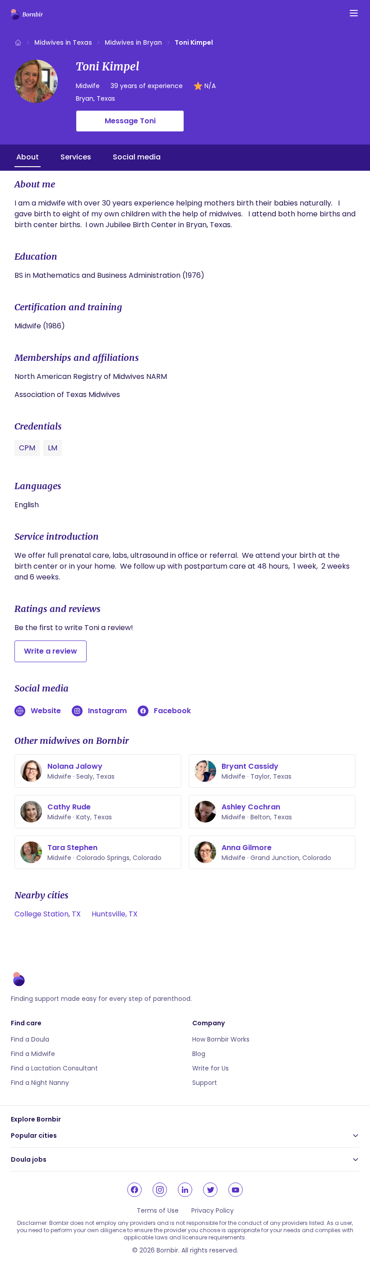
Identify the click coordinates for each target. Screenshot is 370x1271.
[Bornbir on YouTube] (235, 1189)
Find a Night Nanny (40, 1082)
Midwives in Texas (63, 42)
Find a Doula (30, 1039)
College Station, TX (47, 914)
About (27, 157)
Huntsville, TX (115, 914)
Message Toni (130, 121)
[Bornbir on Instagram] (160, 1189)
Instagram (107, 711)
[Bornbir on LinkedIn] (185, 1189)
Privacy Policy (212, 1210)
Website (46, 711)
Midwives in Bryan (133, 42)
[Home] (18, 42)
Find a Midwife (33, 1053)
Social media (137, 157)
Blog (198, 1053)
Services (75, 157)
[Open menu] (353, 13)
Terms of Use (158, 1210)
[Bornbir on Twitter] (210, 1189)
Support (204, 1082)
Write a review (50, 651)
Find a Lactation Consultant (54, 1068)
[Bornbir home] (27, 14)
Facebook (172, 711)
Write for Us (210, 1068)
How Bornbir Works (221, 1039)
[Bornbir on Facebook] (134, 1189)
